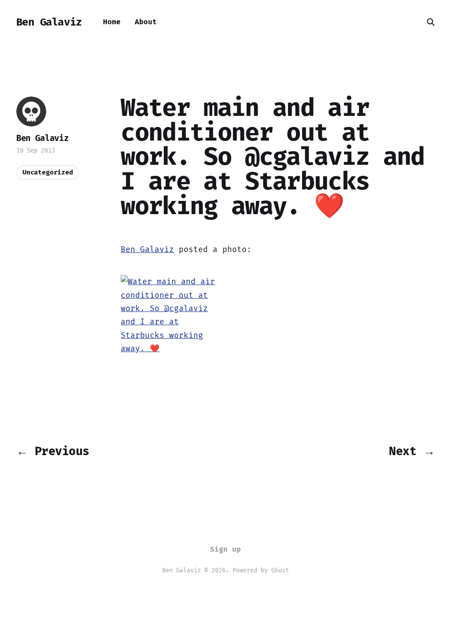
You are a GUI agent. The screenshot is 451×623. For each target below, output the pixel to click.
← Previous (52, 451)
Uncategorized (47, 172)
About (146, 22)
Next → (412, 451)
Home (112, 22)
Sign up (225, 549)
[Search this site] (430, 22)
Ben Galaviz (49, 22)
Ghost (280, 570)
